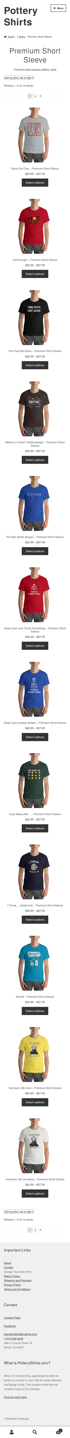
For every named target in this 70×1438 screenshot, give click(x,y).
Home (11, 36)
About (7, 1263)
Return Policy (12, 1276)
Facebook (10, 1326)
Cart (54, 1429)
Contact (8, 1267)
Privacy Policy (12, 1285)
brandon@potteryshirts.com (20, 1334)
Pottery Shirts (21, 15)
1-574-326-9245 (13, 1338)
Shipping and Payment (17, 1280)
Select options (35, 182)
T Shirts (21, 36)
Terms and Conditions (17, 1289)
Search (35, 1432)
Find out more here (15, 1397)
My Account (11, 1432)
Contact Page (12, 1318)
